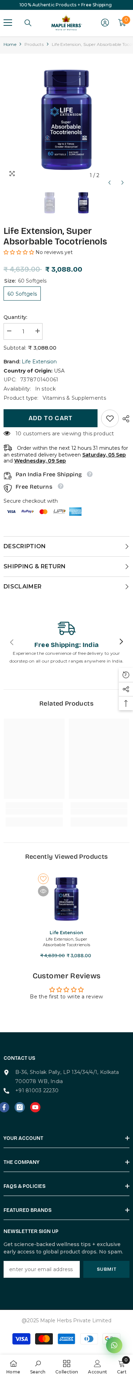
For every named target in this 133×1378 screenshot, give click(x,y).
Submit (106, 1269)
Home (10, 44)
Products (34, 44)
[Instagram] (20, 1107)
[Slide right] (120, 642)
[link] (110, 418)
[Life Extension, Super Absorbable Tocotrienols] (66, 899)
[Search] (28, 23)
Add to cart (50, 418)
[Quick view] (43, 891)
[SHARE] (124, 418)
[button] (109, 175)
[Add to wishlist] (43, 879)
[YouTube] (35, 1107)
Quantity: (16, 317)
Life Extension (39, 361)
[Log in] (105, 22)
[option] (66, 119)
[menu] (8, 22)
